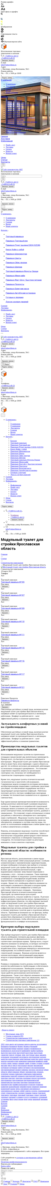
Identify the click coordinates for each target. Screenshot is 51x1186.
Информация (7, 141)
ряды (18, 1089)
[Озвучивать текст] (2, 37)
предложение (6, 1080)
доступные (30, 1055)
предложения (17, 1080)
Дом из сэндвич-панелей (16, 132)
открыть (40, 1072)
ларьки (15, 1063)
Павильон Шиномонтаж (15, 109)
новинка (24, 1070)
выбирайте (25, 1051)
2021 (3, 1044)
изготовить (23, 1057)
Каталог (4, 97)
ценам (20, 1099)
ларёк (27, 1063)
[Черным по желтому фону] (1, 22)
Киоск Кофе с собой (14, 107)
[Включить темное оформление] (3, 206)
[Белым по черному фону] (1, 17)
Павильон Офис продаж (15, 113)
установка (5, 1099)
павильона (27, 1074)
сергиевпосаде (7, 1091)
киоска (46, 1059)
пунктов (31, 1085)
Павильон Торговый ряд (16, 103)
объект (22, 1072)
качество (34, 1059)
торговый (22, 1095)
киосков (10, 1061)
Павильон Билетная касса (16, 126)
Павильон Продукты (14, 124)
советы (28, 1091)
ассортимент (42, 1044)
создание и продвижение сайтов (29, 1158)
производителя (34, 1082)
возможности (35, 1049)
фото (12, 1099)
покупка (39, 1076)
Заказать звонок (8, 60)
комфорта (39, 1061)
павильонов (37, 1074)
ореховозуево (31, 1072)
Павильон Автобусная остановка (19, 128)
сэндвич (21, 1093)
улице (36, 1095)
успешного (33, 1097)
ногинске (40, 1070)
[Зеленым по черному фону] (1, 25)
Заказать (5, 586)
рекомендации (26, 1087)
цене (26, 1099)
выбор (33, 1051)
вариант (20, 1049)
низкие (18, 1070)
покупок (19, 1078)
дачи (23, 1055)
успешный (43, 1097)
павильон (19, 1074)
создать (34, 1091)
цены (30, 1099)
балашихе (13, 1046)
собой (22, 1091)
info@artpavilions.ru (8, 65)
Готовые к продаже (13, 130)
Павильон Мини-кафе (14, 120)
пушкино (39, 1085)
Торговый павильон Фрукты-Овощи (20, 118)
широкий (36, 1099)
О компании (6, 80)
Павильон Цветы (13, 111)
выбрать (39, 1051)
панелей (13, 1076)
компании (23, 1061)
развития (4, 1087)
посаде (34, 1078)
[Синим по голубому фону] (1, 19)
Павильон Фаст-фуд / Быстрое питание (21, 122)
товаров (28, 1093)
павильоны (5, 1076)
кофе (46, 1061)
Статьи (4, 160)
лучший (46, 1063)
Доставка (5, 139)
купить (4, 1063)
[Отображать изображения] (2, 29)
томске (35, 1093)
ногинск (32, 1070)
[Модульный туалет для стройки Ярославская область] (23, 567)
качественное (13, 1059)
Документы (10, 86)
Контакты (5, 162)
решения (42, 1087)
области (4, 1072)
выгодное (12, 1053)
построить (41, 1078)
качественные (25, 1059)
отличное (5, 1074)
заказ (37, 1055)
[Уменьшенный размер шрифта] (2, 4)
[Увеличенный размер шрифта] (3, 10)
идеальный (14, 1057)
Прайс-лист (10, 145)
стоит (3, 1093)
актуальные (19, 1044)
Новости (9, 151)
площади (21, 1076)
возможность (6, 1051)
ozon (7, 1044)
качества (4, 1059)
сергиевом (24, 1089)
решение (35, 1087)
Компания (5, 1110)
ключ (16, 1061)
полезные (27, 1078)
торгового (5, 1095)
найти (20, 1068)
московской (38, 1065)
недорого (27, 1068)
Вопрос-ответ (11, 153)
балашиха (5, 1046)
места (10, 1065)
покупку (11, 1078)
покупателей (30, 1076)
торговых (30, 1095)
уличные (4, 1097)
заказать (43, 1055)
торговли (42, 1093)
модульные (22, 1065)
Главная (4, 1101)
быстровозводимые (9, 1049)
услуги (26, 1097)
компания (31, 1061)
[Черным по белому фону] (1, 14)
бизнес (20, 1046)
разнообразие (14, 1087)
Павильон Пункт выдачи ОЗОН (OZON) (22, 105)
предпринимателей (31, 1080)
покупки (4, 1078)
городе (11, 1055)
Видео (8, 90)
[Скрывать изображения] (2, 32)
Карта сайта (6, 1166)
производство (6, 1085)
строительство (12, 1093)
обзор (46, 1070)
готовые (18, 1055)
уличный (12, 1097)
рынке (12, 1089)
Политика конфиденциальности (14, 1162)
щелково (44, 1099)
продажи (24, 1082)
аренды (33, 1044)
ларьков (21, 1063)
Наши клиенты (12, 93)
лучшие (39, 1063)
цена (16, 1099)
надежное (5, 1068)
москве (30, 1065)
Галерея (9, 88)
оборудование (13, 1072)
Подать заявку (7, 78)
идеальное (5, 1057)
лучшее (33, 1063)
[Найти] (3, 179)
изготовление (34, 1057)
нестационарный (8, 1070)
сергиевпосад (34, 1089)
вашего (27, 1049)
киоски (4, 1061)
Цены (3, 157)
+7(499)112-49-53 (11, 56)
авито (11, 1044)
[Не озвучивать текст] (2, 40)
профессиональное (20, 1085)
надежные (13, 1068)
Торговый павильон (14, 101)
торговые (13, 1095)
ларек (9, 1063)
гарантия (4, 1055)
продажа (16, 1082)
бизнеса (26, 1046)
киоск (41, 1059)
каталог (43, 1057)
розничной (5, 1089)
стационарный (43, 1091)
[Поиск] (3, 164)
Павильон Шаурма (13, 115)
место (15, 1065)
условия (19, 1097)
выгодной (21, 1053)
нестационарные (38, 1068)
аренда (27, 1044)
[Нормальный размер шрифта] (2, 7)
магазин (4, 1065)
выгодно (4, 1053)
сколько (16, 1091)
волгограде (16, 1051)
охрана (12, 1074)
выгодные (29, 1053)
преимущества (7, 1082)
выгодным (38, 1053)
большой (33, 1046)
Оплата (9, 149)
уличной (42, 1095)
